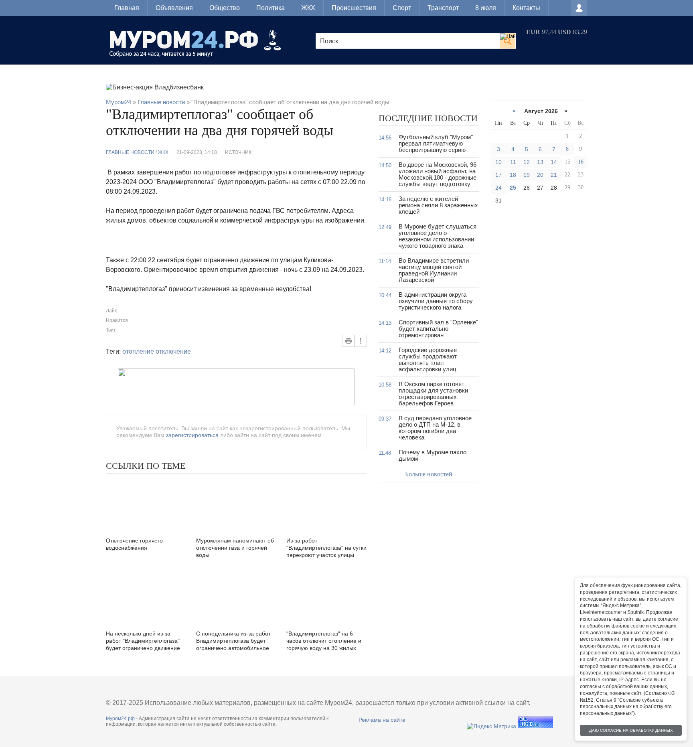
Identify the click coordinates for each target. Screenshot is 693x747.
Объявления (174, 7)
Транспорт (443, 7)
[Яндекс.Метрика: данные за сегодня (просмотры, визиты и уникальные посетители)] (491, 726)
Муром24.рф (120, 718)
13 (540, 162)
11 (513, 162)
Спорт (402, 7)
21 (554, 175)
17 (498, 175)
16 (581, 162)
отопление (138, 351)
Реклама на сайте (382, 720)
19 (526, 175)
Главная (126, 7)
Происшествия (354, 7)
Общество (224, 7)
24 (498, 187)
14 (554, 162)
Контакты (526, 7)
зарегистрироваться (192, 435)
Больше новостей (428, 474)
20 (540, 175)
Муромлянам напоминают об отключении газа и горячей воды (235, 547)
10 (498, 162)
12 (526, 162)
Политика (270, 7)
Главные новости (130, 152)
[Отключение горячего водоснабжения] (146, 504)
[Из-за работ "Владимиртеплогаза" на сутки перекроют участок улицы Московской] (326, 504)
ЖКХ (308, 7)
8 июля (485, 7)
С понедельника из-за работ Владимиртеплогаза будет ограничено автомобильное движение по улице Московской (233, 648)
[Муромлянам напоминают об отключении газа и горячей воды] (236, 504)
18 (513, 175)
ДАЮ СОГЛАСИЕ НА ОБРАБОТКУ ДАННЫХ (631, 730)
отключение (173, 351)
